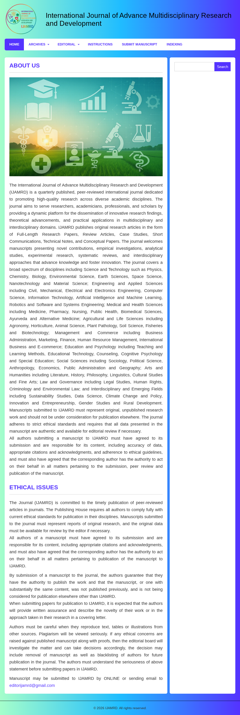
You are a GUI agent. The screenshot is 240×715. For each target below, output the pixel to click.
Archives (37, 44)
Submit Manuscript (139, 44)
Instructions (100, 44)
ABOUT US (24, 65)
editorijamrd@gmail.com (32, 685)
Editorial (66, 44)
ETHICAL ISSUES (33, 487)
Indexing (174, 44)
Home (14, 44)
